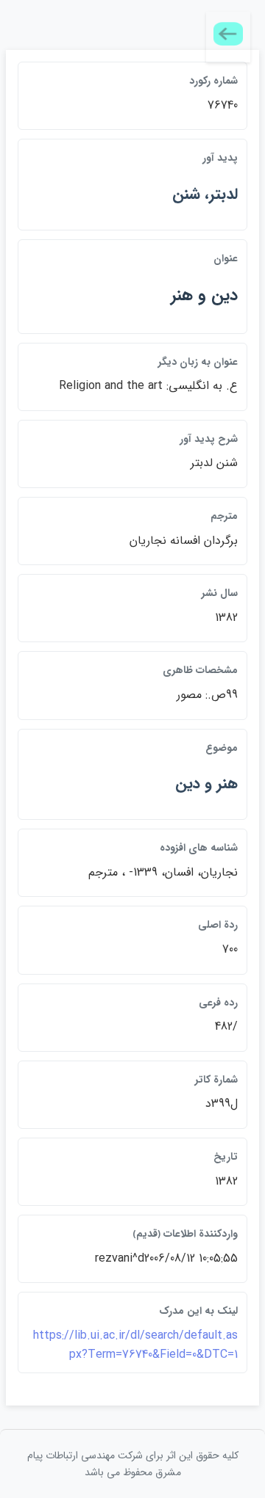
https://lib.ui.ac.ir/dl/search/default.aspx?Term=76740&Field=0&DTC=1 (135, 1345)
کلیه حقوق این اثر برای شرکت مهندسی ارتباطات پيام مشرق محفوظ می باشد (133, 1463)
